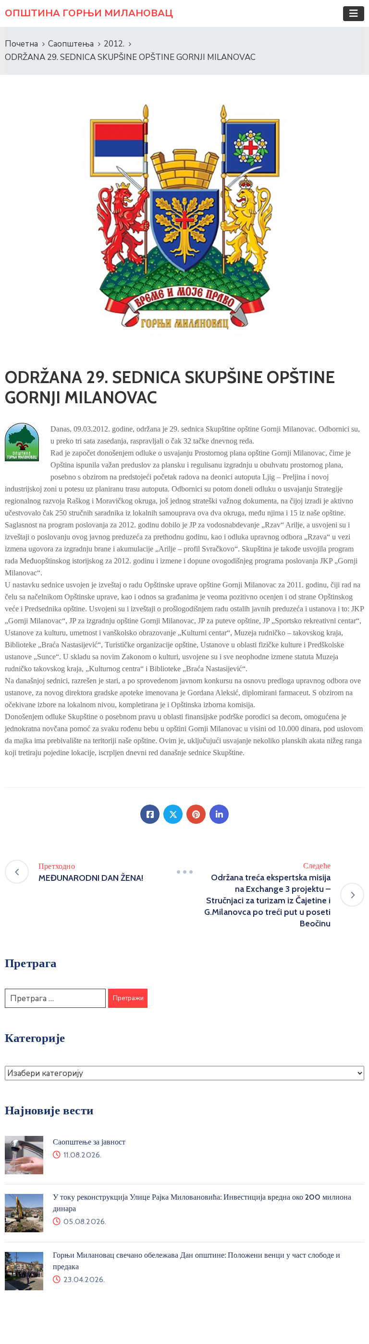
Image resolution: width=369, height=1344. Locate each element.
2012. (114, 43)
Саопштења (71, 43)
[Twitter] (173, 814)
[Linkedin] (219, 814)
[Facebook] (150, 814)
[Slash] (184, 872)
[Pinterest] (196, 814)
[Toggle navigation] (353, 13)
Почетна (21, 43)
